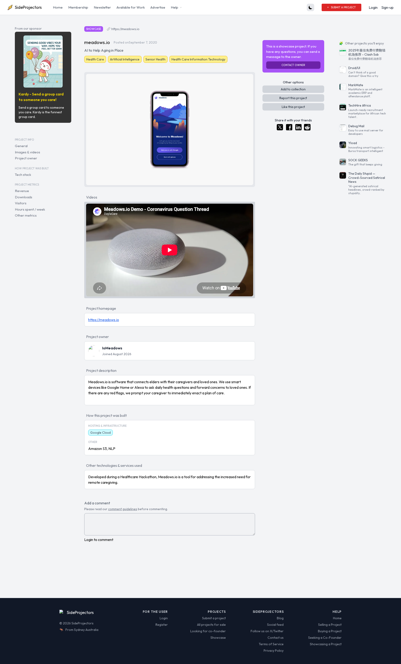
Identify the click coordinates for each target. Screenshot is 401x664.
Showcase (218, 638)
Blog (280, 618)
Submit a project (214, 618)
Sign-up (387, 7)
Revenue (22, 191)
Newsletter (102, 7)
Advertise (157, 7)
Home (58, 7)
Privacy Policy (274, 650)
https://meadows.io (125, 29)
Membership (78, 7)
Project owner (26, 158)
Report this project (293, 98)
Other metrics (26, 215)
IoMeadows (112, 348)
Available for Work (130, 7)
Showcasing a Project (326, 644)
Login (373, 7)
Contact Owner (293, 65)
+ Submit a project (341, 7)
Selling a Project (330, 625)
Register (161, 625)
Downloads (23, 197)
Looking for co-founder (208, 631)
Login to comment (98, 539)
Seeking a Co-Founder (325, 638)
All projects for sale (211, 625)
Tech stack (23, 174)
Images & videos (27, 152)
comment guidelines (122, 509)
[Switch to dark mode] (310, 7)
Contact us (276, 638)
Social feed (275, 625)
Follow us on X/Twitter (267, 631)
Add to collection (293, 89)
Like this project (293, 107)
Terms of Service (271, 644)
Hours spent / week (30, 209)
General (21, 146)
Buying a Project (330, 631)
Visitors (20, 203)
